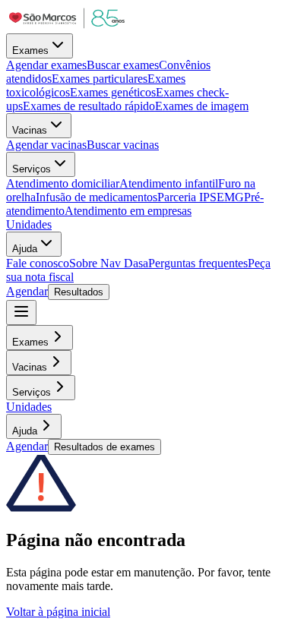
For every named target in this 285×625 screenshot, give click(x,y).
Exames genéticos (113, 92)
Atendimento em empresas (128, 210)
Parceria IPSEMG (200, 197)
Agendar (27, 291)
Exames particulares (99, 78)
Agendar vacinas (46, 144)
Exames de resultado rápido (89, 105)
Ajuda (24, 248)
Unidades (29, 224)
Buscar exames (123, 64)
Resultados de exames (104, 447)
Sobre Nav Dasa (108, 263)
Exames (30, 50)
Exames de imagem (202, 105)
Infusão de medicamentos (96, 197)
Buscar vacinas (123, 144)
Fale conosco (37, 263)
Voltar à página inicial (58, 611)
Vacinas (29, 130)
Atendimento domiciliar (62, 183)
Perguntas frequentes (198, 263)
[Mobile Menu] (21, 312)
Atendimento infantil (168, 183)
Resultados (78, 292)
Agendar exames (46, 64)
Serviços (31, 169)
